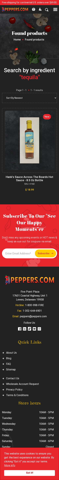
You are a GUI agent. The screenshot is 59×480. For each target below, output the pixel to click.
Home (17, 39)
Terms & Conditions (17, 395)
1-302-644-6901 (32, 310)
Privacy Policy (14, 389)
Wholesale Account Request (22, 384)
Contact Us (12, 378)
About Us (11, 352)
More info (9, 465)
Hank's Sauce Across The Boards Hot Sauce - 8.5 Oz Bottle (29, 178)
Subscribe (43, 253)
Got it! (29, 472)
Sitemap (11, 369)
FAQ (8, 363)
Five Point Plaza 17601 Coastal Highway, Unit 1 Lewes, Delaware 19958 (29, 295)
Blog (8, 358)
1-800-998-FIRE (34, 305)
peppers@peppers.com (33, 316)
